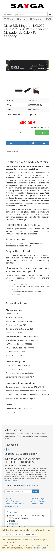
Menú (10, 19)
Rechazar (18, 534)
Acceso (22, 19)
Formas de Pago (36, 504)
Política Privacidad (11, 501)
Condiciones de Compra (14, 504)
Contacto (37, 19)
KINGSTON (32, 100)
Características (12, 152)
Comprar (42, 132)
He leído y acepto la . (23, 485)
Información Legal (37, 498)
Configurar (7, 534)
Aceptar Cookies (31, 534)
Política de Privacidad (10, 480)
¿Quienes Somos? (11, 506)
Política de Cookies (40, 548)
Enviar (35, 491)
